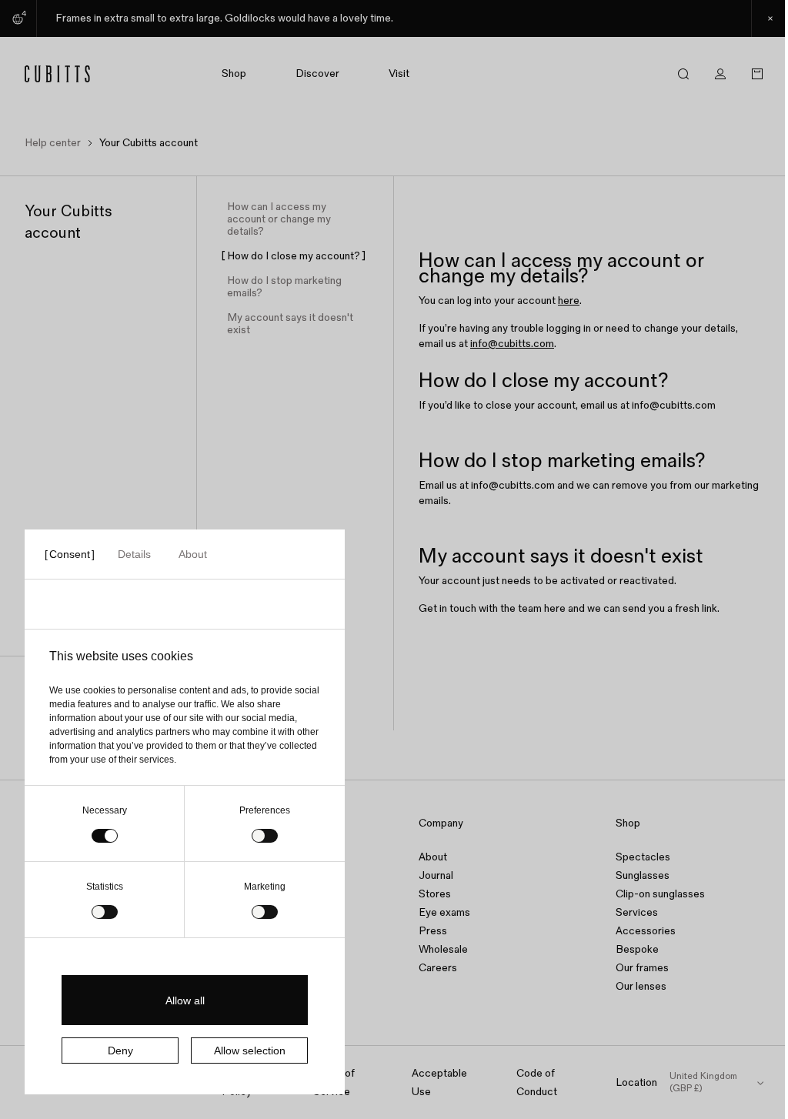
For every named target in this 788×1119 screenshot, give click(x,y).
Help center (53, 142)
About (433, 856)
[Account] (720, 74)
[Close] (769, 18)
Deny (120, 1050)
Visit (399, 74)
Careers (438, 967)
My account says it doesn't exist (290, 324)
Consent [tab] (69, 554)
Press (433, 930)
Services (637, 912)
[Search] (683, 74)
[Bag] (757, 74)
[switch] (265, 836)
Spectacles (643, 856)
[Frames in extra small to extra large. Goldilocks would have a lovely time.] (394, 18)
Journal (436, 875)
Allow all (185, 1000)
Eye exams (444, 912)
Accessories (646, 930)
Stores (435, 893)
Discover (317, 74)
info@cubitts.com (512, 343)
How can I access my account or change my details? (279, 219)
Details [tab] (134, 554)
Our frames (642, 967)
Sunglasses (642, 875)
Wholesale (443, 949)
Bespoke (637, 949)
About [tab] (193, 554)
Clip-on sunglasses (660, 893)
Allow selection (249, 1050)
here (568, 300)
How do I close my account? (293, 256)
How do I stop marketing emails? (284, 287)
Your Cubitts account (148, 142)
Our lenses (641, 986)
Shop (234, 74)
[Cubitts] (66, 73)
